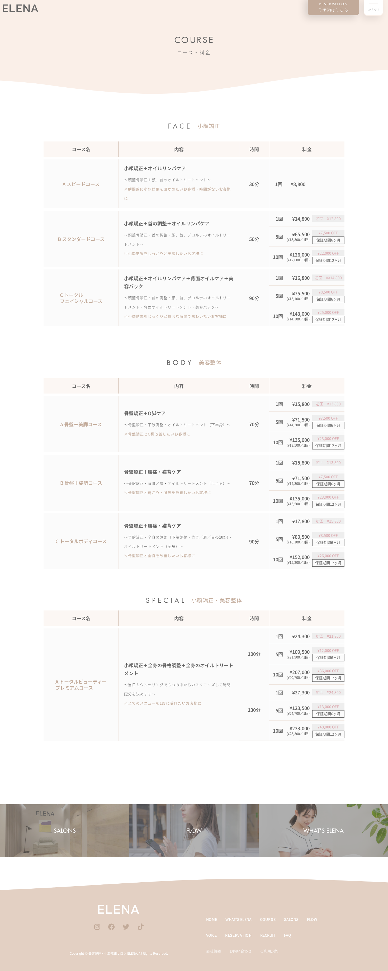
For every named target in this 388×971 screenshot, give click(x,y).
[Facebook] (111, 926)
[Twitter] (126, 926)
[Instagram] (97, 926)
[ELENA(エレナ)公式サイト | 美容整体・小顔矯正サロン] (119, 909)
